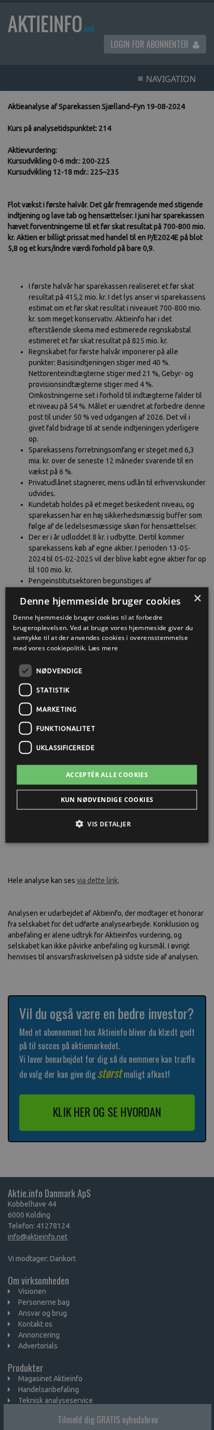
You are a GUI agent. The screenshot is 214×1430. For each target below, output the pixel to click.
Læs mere (103, 648)
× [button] (197, 598)
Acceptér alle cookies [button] (107, 774)
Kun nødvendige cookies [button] (107, 799)
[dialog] (106, 715)
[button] (107, 824)
